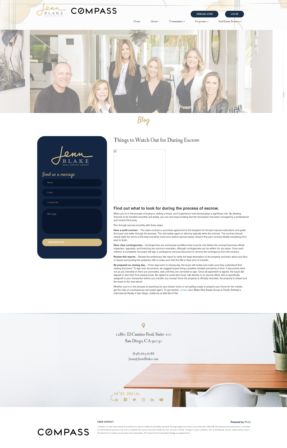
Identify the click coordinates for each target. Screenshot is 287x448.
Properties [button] (200, 21)
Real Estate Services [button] (229, 21)
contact (184, 289)
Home (137, 21)
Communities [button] (176, 21)
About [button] (153, 21)
